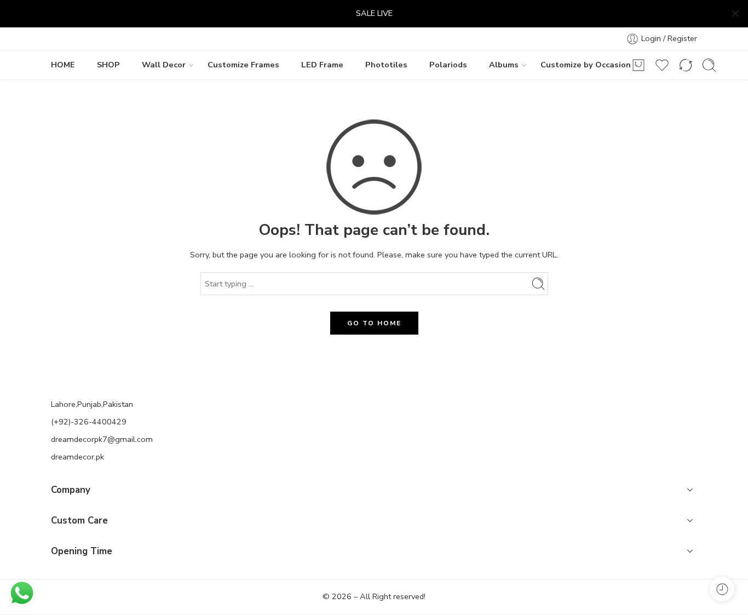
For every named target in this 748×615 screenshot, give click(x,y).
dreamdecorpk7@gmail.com (102, 439)
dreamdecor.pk (77, 456)
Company (70, 490)
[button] (374, 491)
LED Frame (322, 64)
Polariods (448, 64)
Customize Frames (243, 64)
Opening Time (81, 551)
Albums (504, 64)
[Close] (735, 14)
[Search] (709, 65)
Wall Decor (164, 64)
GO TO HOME (374, 323)
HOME (63, 64)
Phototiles (386, 64)
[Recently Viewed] (722, 589)
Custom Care (79, 520)
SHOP (108, 64)
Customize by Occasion (585, 64)
